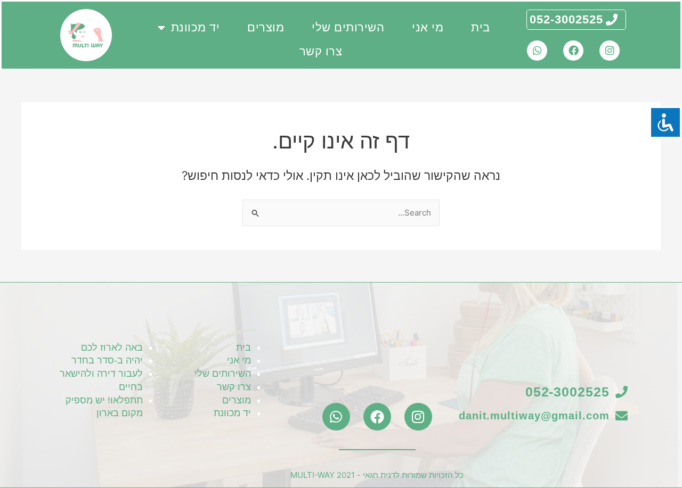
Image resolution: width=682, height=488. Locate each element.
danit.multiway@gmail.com (534, 415)
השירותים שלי (348, 27)
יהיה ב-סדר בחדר (107, 360)
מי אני (427, 27)
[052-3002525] (612, 20)
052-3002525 (566, 19)
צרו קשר (321, 51)
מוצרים (265, 27)
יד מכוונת (195, 27)
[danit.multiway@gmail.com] (621, 416)
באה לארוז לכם (112, 347)
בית (480, 27)
